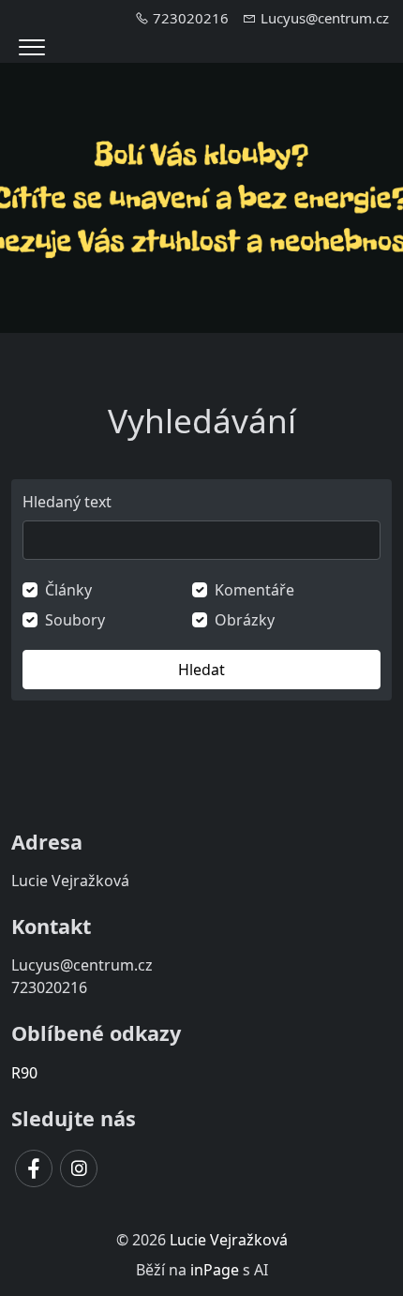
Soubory (75, 620)
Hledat (201, 669)
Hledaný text (67, 501)
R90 (24, 1072)
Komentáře (254, 590)
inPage (214, 1269)
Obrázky (245, 620)
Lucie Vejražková (229, 1239)
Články (68, 590)
